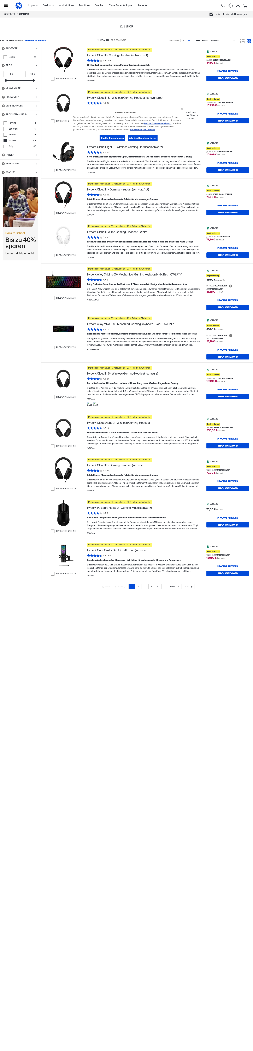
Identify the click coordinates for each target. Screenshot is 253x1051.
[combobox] (216, 40)
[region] (127, 125)
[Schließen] (182, 108)
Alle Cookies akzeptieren (142, 138)
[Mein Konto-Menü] (238, 5)
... (164, 587)
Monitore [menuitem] (84, 5)
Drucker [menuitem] (99, 5)
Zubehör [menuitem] (143, 5)
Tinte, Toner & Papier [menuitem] (121, 5)
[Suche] (223, 5)
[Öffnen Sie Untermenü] (6, 5)
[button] (20, 48)
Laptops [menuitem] (33, 5)
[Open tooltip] (3, 48)
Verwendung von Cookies (142, 129)
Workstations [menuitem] (66, 5)
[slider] (6, 80)
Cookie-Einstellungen (112, 138)
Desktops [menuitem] (48, 5)
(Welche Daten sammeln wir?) (157, 123)
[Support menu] (231, 5)
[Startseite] (19, 5)
